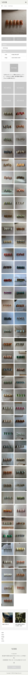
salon (2, 632)
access (2, 641)
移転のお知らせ (5, 624)
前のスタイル (8, 39)
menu (2, 634)
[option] (14, 22)
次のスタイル (19, 39)
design (2, 636)
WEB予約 (14, 667)
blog (2, 638)
